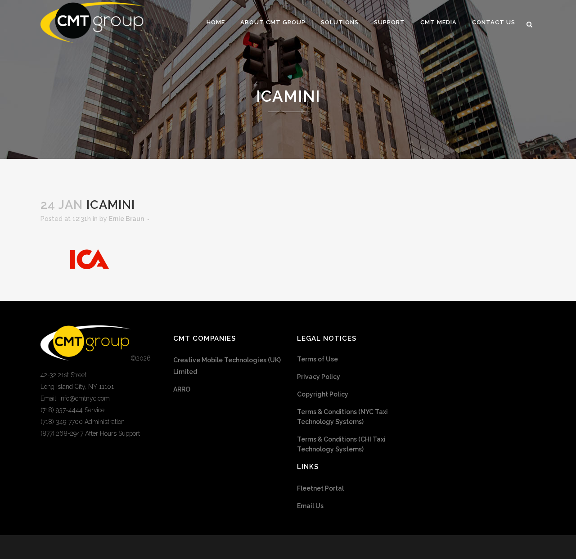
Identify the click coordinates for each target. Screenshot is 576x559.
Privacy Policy (318, 376)
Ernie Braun (126, 218)
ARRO (181, 389)
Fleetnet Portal (320, 488)
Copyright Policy (322, 394)
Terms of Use (317, 359)
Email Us (310, 505)
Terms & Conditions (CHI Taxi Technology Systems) (341, 444)
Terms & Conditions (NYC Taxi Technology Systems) (342, 416)
